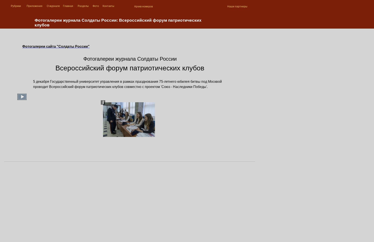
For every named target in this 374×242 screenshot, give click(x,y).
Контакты (108, 6)
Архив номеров (143, 6)
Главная (68, 6)
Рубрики (16, 6)
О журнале (53, 6)
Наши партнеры (237, 6)
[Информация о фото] (103, 102)
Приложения (34, 6)
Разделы (83, 6)
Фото (96, 6)
